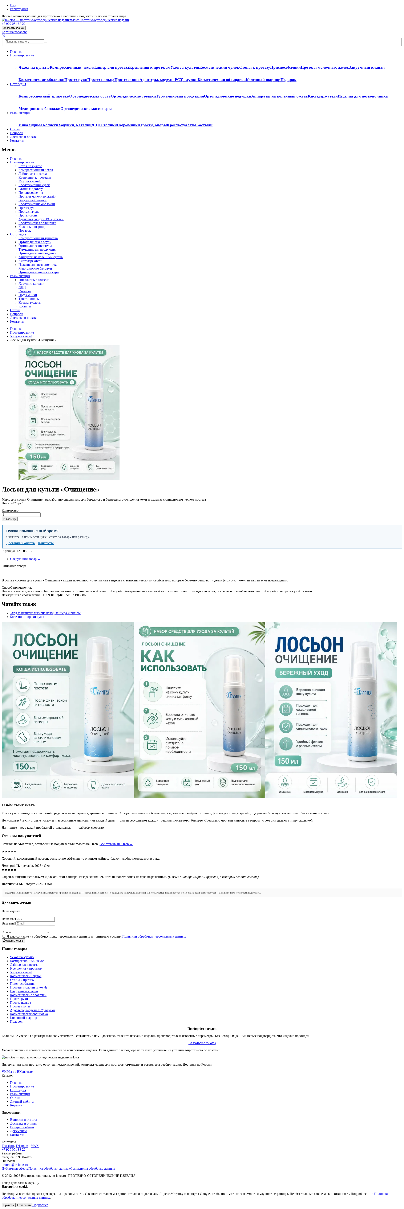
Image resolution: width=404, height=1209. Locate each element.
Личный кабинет (22, 1101)
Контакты (17, 140)
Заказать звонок (13, 27)
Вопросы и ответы (23, 1119)
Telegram (22, 1146)
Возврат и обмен (22, 1127)
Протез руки (75, 79)
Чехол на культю (34, 67)
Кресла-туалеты (181, 125)
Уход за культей (184, 67)
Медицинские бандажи (39, 108)
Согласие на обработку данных (92, 1168)
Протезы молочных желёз (324, 67)
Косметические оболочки (41, 79)
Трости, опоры (153, 125)
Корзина (16, 1105)
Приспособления (285, 67)
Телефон (8, 1146)
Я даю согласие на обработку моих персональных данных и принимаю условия (96, 936)
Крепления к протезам (149, 67)
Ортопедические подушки (227, 96)
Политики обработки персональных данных (154, 936)
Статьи (15, 129)
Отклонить (24, 1205)
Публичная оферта (15, 1168)
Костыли (204, 125)
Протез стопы (127, 79)
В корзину (9, 519)
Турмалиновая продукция (180, 96)
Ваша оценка (11, 911)
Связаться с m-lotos (202, 1043)
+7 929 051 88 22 (13, 23)
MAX (35, 1146)
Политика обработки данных (49, 1168)
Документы (18, 1131)
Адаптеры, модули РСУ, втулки (169, 79)
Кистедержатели (323, 96)
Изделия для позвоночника (363, 96)
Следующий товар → (25, 559)
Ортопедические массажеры (86, 108)
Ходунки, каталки (75, 125)
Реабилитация (20, 113)
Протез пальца (100, 79)
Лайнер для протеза (111, 67)
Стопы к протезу (254, 67)
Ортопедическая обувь (90, 96)
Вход (13, 5)
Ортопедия (18, 84)
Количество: (10, 510)
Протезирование (22, 55)
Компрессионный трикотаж (44, 96)
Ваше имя (9, 919)
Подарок (288, 79)
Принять (8, 1205)
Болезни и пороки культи (28, 617)
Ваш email (9, 923)
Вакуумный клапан (366, 67)
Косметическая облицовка (222, 79)
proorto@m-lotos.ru (15, 1164)
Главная (15, 51)
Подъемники (128, 125)
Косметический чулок (219, 67)
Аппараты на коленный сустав (279, 96)
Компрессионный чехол (71, 67)
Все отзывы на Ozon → (116, 844)
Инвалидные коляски (38, 125)
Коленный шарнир (263, 79)
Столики (109, 125)
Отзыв (6, 932)
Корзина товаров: (14, 32)
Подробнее (40, 1205)
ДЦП (96, 125)
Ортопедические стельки (133, 96)
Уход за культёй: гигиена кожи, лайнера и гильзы (45, 613)
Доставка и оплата (23, 137)
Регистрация (19, 9)
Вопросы (16, 133)
